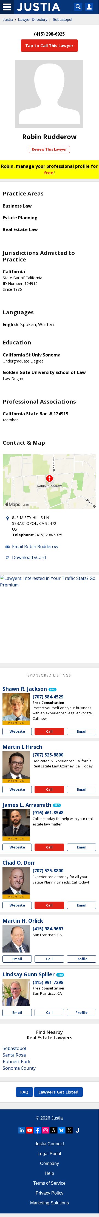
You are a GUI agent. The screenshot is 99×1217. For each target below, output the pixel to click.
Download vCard (29, 557)
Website (17, 731)
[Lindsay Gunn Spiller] (16, 992)
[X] (69, 1130)
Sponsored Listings (49, 675)
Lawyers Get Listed (58, 1092)
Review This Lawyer (49, 149)
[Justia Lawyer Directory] (77, 1130)
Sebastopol (62, 19)
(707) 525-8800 (48, 755)
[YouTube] (29, 1130)
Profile (81, 958)
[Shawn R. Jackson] (16, 707)
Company (49, 1163)
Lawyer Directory (32, 19)
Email (81, 731)
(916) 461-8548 (48, 813)
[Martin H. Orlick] (16, 939)
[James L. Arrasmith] (16, 822)
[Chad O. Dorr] (16, 880)
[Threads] (53, 1130)
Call (49, 731)
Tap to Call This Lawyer (49, 45)
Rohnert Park (16, 1061)
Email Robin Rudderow (35, 546)
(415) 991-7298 (48, 982)
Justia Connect (49, 1143)
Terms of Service (49, 1183)
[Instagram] (45, 1130)
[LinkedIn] (21, 1130)
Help (49, 1173)
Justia (8, 19)
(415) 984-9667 (48, 929)
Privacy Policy (49, 1193)
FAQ (24, 1092)
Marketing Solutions (49, 1203)
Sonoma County (19, 1068)
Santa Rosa (14, 1055)
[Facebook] (37, 1130)
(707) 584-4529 (48, 697)
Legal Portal (49, 1153)
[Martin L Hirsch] (16, 765)
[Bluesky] (61, 1130)
